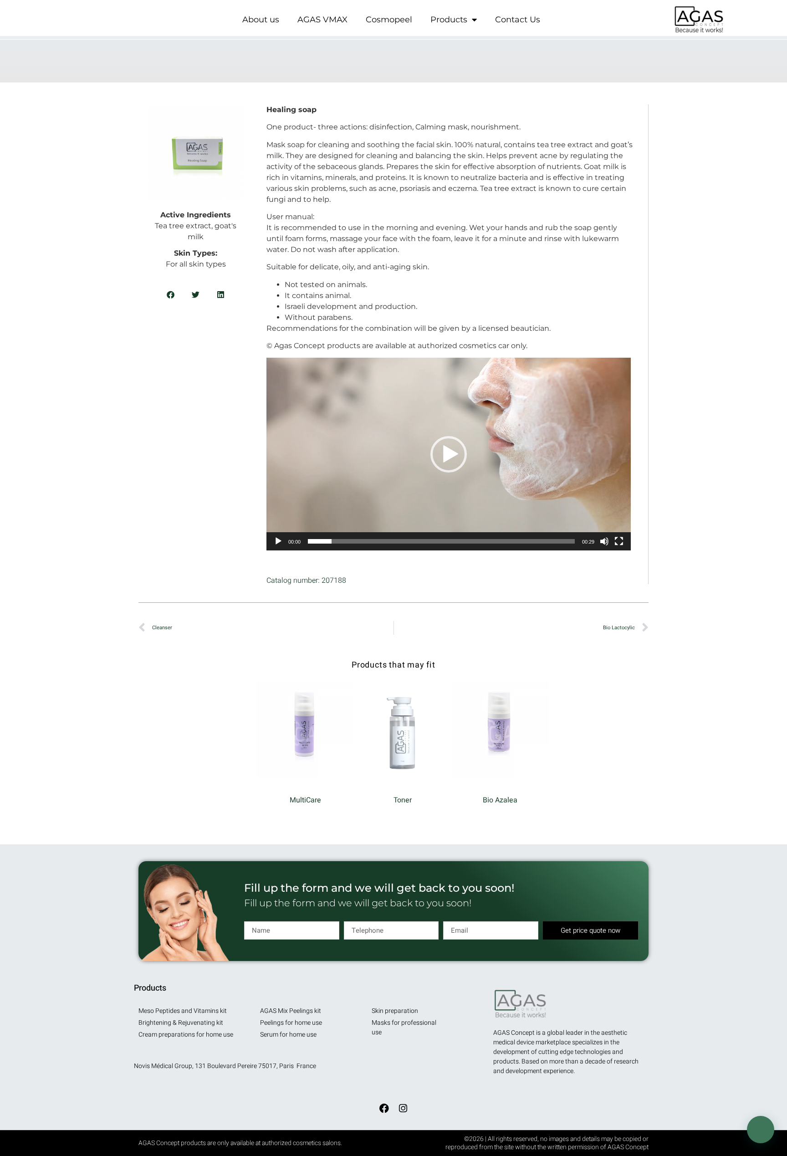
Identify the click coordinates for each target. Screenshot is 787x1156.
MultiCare (305, 800)
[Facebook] (384, 1108)
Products (448, 20)
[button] (170, 294)
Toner (403, 800)
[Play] (278, 541)
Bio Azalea (500, 800)
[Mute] (604, 541)
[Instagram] (403, 1108)
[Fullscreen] (618, 541)
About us (260, 20)
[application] (448, 454)
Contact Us (517, 20)
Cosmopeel (389, 20)
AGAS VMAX (322, 20)
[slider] (441, 541)
